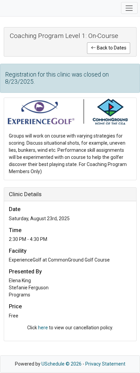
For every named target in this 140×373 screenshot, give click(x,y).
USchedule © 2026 (61, 364)
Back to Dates (111, 47)
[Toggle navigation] (129, 8)
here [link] (43, 327)
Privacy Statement (105, 364)
